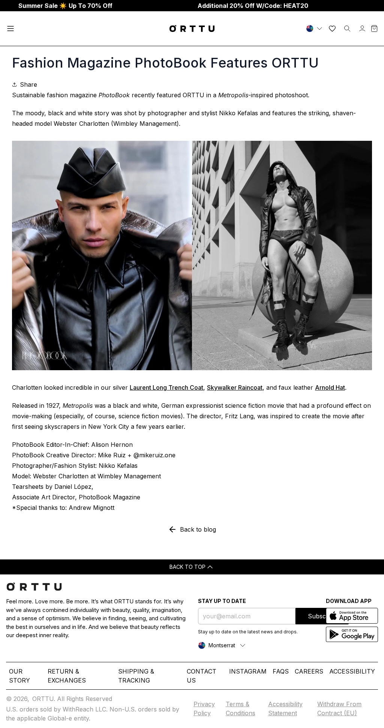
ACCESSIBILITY (352, 671)
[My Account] (362, 28)
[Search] (347, 28)
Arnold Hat (330, 387)
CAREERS (309, 671)
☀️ (65, 5)
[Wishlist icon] (332, 28)
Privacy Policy (204, 708)
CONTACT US (201, 676)
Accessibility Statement (285, 708)
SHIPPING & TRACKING (136, 676)
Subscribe (322, 616)
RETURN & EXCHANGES (67, 676)
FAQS (281, 671)
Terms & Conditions (240, 708)
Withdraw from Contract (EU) (339, 708)
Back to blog (198, 529)
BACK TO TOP (188, 567)
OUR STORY (19, 676)
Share (28, 84)
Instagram (248, 671)
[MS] (315, 28)
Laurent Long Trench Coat (166, 387)
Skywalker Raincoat (234, 387)
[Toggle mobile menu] (10, 28)
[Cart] (374, 28)
